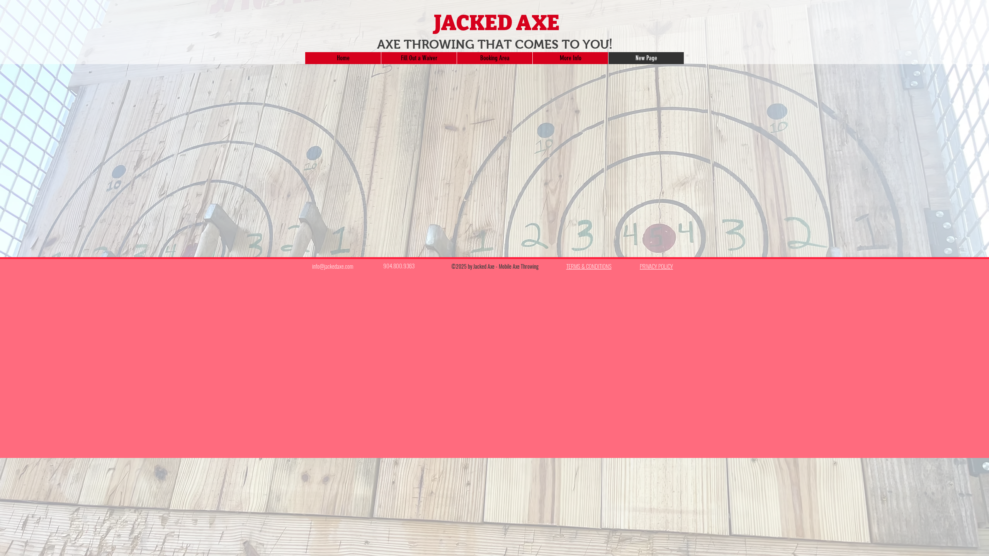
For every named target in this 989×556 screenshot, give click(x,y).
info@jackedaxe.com (332, 266)
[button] (494, 58)
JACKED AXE (496, 23)
